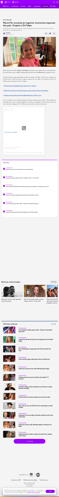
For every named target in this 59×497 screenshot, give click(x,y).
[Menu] (57, 2)
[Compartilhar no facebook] (50, 33)
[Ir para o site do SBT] (38, 475)
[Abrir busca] (53, 2)
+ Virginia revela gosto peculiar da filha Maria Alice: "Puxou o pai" (22, 95)
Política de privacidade (30, 480)
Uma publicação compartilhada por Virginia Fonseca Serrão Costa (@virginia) (24, 152)
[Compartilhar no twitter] (54, 33)
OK (50, 491)
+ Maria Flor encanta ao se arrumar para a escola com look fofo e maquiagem (25, 90)
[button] (12, 295)
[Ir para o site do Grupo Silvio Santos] (27, 475)
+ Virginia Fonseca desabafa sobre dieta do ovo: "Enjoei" (19, 86)
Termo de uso (44, 480)
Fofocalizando (7, 20)
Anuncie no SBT (16, 480)
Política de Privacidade (34, 492)
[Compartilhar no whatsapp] (46, 33)
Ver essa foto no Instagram (11, 132)
